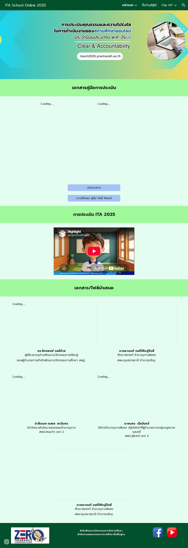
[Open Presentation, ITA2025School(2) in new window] (127, 454)
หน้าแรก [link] (127, 5)
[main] (94, 88)
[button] (183, 5)
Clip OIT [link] (167, 5)
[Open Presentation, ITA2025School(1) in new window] (170, 305)
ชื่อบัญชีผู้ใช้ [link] (149, 5)
